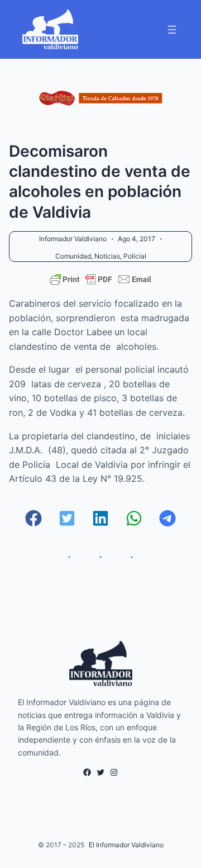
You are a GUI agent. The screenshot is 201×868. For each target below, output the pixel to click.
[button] (33, 518)
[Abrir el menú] (172, 29)
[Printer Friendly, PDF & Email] (100, 279)
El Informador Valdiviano (126, 845)
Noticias (107, 256)
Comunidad (73, 256)
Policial (134, 256)
